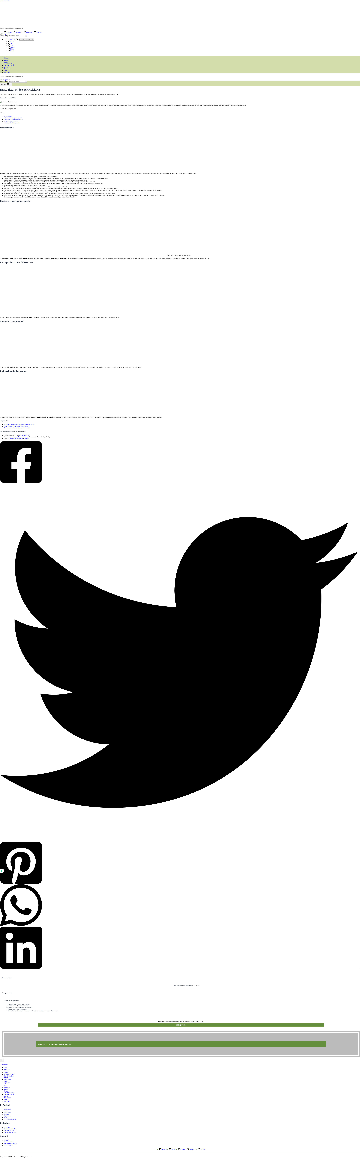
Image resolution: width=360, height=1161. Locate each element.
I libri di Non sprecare (10, 1132)
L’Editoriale (7, 1109)
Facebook (13, 438)
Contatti (6, 1140)
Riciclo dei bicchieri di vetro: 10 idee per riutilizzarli (19, 424)
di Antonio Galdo (7, 978)
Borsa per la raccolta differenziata (14, 119)
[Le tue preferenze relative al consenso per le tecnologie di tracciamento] (2, 871)
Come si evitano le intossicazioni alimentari (20, 1007)
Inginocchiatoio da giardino (12, 123)
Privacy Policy (8, 1145)
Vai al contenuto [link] (5, 1)
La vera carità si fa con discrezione (18, 1006)
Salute (12, 49)
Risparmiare (7, 69)
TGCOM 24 (29, 28)
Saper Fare (7, 72)
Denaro (12, 45)
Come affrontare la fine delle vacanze (19, 1004)
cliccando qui (26, 435)
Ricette (6, 67)
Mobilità (6, 1114)
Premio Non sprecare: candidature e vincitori (54, 1044)
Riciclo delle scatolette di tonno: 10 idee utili (17, 428)
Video (5, 1117)
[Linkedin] (179, 948)
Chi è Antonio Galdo (10, 1129)
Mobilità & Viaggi (9, 64)
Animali (6, 60)
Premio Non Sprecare (10, 1119)
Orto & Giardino (9, 65)
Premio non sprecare (9, 1030)
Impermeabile (8, 116)
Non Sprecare (4, 1064)
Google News (17, 437)
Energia (12, 47)
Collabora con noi (9, 1142)
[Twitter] (179, 662)
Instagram (20, 438)
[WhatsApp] (179, 905)
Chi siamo (7, 1127)
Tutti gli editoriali (7, 993)
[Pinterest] (179, 863)
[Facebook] (179, 462)
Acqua (12, 41)
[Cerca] (26, 36)
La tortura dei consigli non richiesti (183, 985)
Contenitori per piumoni (11, 121)
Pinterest (26, 438)
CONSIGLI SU (11, 39)
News (5, 57)
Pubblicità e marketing (10, 1143)
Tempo (12, 51)
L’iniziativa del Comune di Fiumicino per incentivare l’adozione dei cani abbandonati (33, 1011)
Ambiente (7, 59)
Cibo (11, 43)
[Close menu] (2, 1060)
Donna (6, 62)
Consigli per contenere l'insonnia (17, 1009)
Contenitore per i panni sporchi (13, 118)
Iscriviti (181, 1025)
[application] (17, 39)
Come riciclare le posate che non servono (16, 426)
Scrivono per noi (9, 1130)
